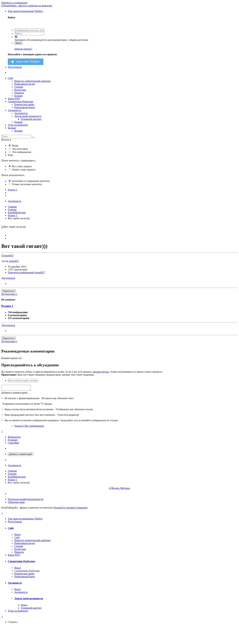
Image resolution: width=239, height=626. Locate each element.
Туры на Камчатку (18, 125)
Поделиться (8, 278)
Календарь (20, 89)
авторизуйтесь (101, 371)
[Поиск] (33, 137)
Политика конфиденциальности (25, 499)
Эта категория (20, 148)
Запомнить (20, 40)
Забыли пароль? (23, 48)
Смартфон (13, 442)
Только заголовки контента (27, 184)
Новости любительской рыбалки (32, 81)
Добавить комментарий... (15, 392)
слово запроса (23, 169)
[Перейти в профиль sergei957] (7, 255)
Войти (18, 43)
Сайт (10, 78)
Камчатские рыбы (24, 104)
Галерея (18, 86)
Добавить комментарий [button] (20, 454)
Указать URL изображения (29, 425)
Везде (15, 145)
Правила (19, 92)
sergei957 (14, 261)
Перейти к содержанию (14, 2)
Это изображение (21, 152)
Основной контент (31, 119)
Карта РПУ (14, 98)
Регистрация (15, 67)
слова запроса (22, 166)
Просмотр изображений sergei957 (26, 272)
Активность (14, 110)
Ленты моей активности (27, 116)
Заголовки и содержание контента (31, 181)
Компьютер (14, 437)
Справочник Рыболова (20, 101)
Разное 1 (7, 306)
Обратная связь (16, 502)
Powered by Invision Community (70, 507)
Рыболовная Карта (24, 107)
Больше (18, 95)
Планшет (13, 439)
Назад (17, 534)
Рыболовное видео (24, 84)
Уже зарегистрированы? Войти (26, 11)
